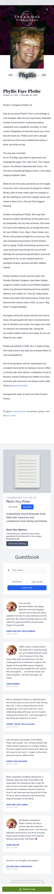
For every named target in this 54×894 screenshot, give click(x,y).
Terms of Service (34, 882)
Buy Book (27, 507)
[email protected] (19, 386)
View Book (13, 507)
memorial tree (19, 411)
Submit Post (27, 587)
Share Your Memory (17, 543)
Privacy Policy (20, 882)
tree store (11, 415)
